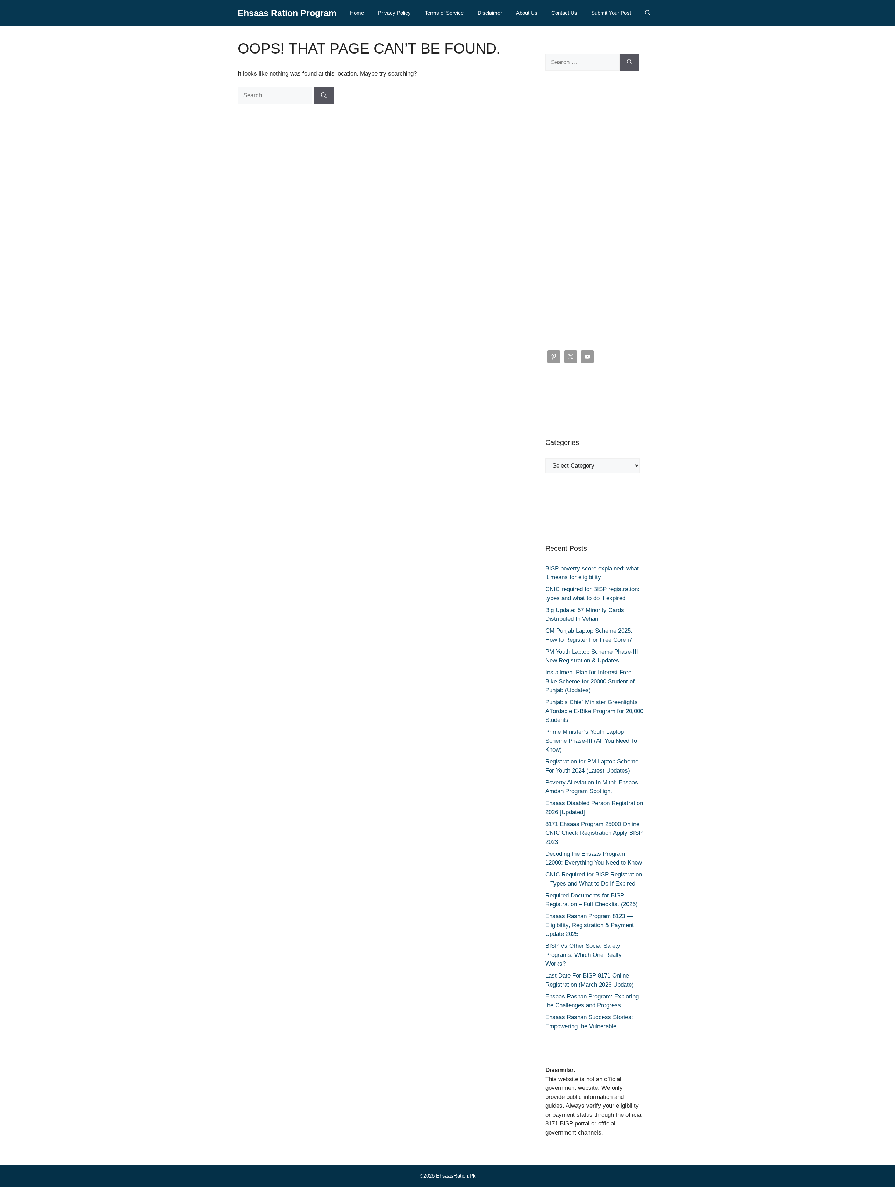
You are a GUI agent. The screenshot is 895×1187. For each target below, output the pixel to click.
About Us (526, 13)
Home (357, 13)
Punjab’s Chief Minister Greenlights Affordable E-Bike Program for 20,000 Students (594, 711)
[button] (647, 12)
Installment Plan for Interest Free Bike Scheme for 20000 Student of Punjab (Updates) (590, 681)
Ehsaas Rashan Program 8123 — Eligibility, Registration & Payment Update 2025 (589, 925)
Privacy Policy (394, 13)
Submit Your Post (611, 13)
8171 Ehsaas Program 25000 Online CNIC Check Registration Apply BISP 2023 (594, 833)
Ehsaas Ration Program (287, 13)
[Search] (324, 95)
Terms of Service (444, 13)
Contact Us (564, 13)
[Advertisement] (594, 210)
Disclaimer (490, 13)
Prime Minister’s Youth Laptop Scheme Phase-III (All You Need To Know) (591, 740)
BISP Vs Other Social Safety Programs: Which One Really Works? (583, 955)
